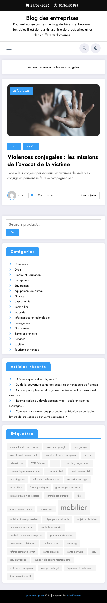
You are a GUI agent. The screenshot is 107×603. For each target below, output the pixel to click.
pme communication (21, 527)
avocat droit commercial (23, 455)
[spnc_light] (96, 48)
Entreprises (22, 280)
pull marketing (51, 543)
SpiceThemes (73, 595)
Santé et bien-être (26, 333)
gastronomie (22, 301)
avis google (80, 447)
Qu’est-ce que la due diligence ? (36, 379)
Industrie (20, 312)
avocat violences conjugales (60, 455)
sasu (94, 552)
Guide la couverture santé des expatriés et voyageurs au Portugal (57, 384)
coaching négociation (77, 463)
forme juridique (39, 487)
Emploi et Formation (28, 275)
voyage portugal (50, 568)
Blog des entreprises (52, 18)
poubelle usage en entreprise (26, 535)
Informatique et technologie (32, 317)
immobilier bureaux (58, 496)
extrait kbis (16, 487)
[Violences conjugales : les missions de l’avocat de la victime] (53, 110)
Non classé (22, 328)
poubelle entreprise (51, 527)
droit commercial (80, 471)
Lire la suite (88, 195)
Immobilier (21, 307)
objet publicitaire (86, 519)
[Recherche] (84, 48)
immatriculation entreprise (24, 496)
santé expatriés (51, 552)
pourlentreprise (35, 595)
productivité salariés (61, 535)
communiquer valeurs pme (24, 471)
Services (20, 339)
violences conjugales (21, 568)
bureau (88, 455)
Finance (19, 296)
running (72, 543)
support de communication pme (52, 560)
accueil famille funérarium (24, 447)
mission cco (46, 509)
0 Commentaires (47, 195)
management (23, 323)
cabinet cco (16, 463)
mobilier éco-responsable (23, 519)
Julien (22, 195)
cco (54, 463)
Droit (14, 146)
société (31, 146)
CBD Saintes (38, 463)
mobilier (74, 507)
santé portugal (75, 552)
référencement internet (22, 552)
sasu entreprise (18, 560)
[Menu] (9, 48)
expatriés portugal (77, 479)
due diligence (17, 479)
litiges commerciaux (21, 509)
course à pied (55, 471)
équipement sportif (20, 576)
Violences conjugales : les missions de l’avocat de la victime (52, 160)
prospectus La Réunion (22, 543)
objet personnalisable (57, 519)
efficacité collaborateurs (46, 479)
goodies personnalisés (67, 487)
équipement (22, 285)
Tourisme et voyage (27, 350)
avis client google (56, 447)
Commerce (21, 264)
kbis (79, 496)
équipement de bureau (29, 291)
